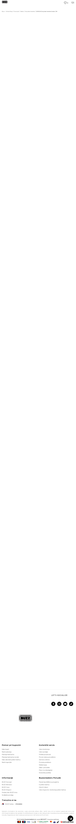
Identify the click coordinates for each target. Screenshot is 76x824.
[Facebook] (53, 704)
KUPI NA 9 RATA (38, 11)
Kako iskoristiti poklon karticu (11, 760)
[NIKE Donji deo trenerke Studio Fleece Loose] (32, 498)
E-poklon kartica (44, 784)
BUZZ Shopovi (6, 790)
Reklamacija (43, 765)
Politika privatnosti (45, 754)
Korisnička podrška (45, 773)
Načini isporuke (7, 762)
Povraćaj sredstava (45, 762)
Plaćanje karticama (8, 754)
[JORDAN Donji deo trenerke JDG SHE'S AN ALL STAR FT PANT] (38, 299)
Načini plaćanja (6, 752)
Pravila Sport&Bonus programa (49, 782)
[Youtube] (65, 704)
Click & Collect (43, 787)
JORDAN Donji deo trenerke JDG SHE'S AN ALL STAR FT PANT (38, 334)
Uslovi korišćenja (44, 749)
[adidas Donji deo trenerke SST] (38, 550)
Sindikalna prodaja (7, 795)
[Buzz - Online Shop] (5, 3)
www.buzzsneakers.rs (28, 819)
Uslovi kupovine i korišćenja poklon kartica (52, 790)
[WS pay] (34, 822)
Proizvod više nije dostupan (53, 49)
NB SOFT (43, 819)
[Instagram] (59, 704)
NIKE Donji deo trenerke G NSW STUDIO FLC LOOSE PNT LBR (38, 504)
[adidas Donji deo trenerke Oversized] (38, 217)
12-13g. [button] (55, 40)
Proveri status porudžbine (47, 757)
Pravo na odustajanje (45, 770)
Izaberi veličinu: (44, 37)
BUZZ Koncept (7, 782)
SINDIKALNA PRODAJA (38, 20)
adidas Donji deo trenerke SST (38, 586)
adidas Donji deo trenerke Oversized (38, 253)
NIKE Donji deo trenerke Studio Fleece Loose (38, 673)
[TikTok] (71, 704)
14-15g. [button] (62, 40)
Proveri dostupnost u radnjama (53, 99)
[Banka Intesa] (43, 822)
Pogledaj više (38, 9)
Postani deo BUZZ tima (9, 792)
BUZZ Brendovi (7, 784)
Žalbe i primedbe (44, 767)
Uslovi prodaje (43, 752)
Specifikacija (45, 93)
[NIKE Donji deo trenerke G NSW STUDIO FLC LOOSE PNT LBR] (38, 463)
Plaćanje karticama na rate (10, 757)
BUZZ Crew (5, 787)
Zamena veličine (44, 760)
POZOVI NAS (38, 17)
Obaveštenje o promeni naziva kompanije (38, 7)
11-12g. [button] (49, 40)
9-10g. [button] (42, 40)
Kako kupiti (5, 749)
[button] (42, 55)
